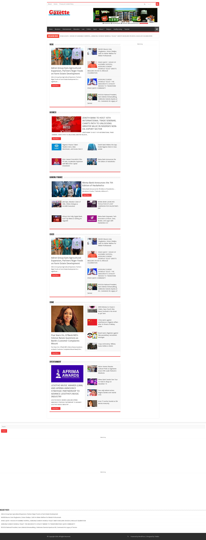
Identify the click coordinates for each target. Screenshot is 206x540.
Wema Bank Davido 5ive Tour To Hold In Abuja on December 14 (108, 382)
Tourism (126, 29)
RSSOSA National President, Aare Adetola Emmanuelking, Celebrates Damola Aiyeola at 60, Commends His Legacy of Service (102, 99)
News (51, 29)
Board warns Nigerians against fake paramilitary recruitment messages (108, 335)
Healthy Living (118, 29)
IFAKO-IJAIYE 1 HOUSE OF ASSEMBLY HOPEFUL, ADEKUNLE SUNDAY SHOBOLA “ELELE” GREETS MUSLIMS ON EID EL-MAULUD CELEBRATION (106, 36)
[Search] (157, 4)
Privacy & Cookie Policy (66, 4)
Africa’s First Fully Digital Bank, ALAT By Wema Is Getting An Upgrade (72, 219)
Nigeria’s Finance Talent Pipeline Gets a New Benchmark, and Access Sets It (72, 147)
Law (83, 29)
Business (57, 29)
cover (52, 234)
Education (76, 29)
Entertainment (67, 29)
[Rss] (144, 4)
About (50, 4)
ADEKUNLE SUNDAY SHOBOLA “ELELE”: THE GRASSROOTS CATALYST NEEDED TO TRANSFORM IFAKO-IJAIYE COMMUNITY (101, 84)
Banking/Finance (56, 177)
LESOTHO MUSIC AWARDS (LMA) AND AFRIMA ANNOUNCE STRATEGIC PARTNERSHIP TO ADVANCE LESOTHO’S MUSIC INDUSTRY (67, 391)
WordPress (141, 536)
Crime (52, 302)
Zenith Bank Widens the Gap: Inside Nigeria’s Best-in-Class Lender (107, 147)
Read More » (55, 85)
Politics (89, 29)
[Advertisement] (140, 58)
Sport (95, 29)
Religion (108, 29)
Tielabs (157, 536)
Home (55, 4)
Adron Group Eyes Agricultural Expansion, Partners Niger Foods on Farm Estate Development (67, 71)
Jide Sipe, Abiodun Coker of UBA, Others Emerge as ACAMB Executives (71, 204)
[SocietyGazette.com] (59, 12)
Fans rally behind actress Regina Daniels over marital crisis (107, 393)
